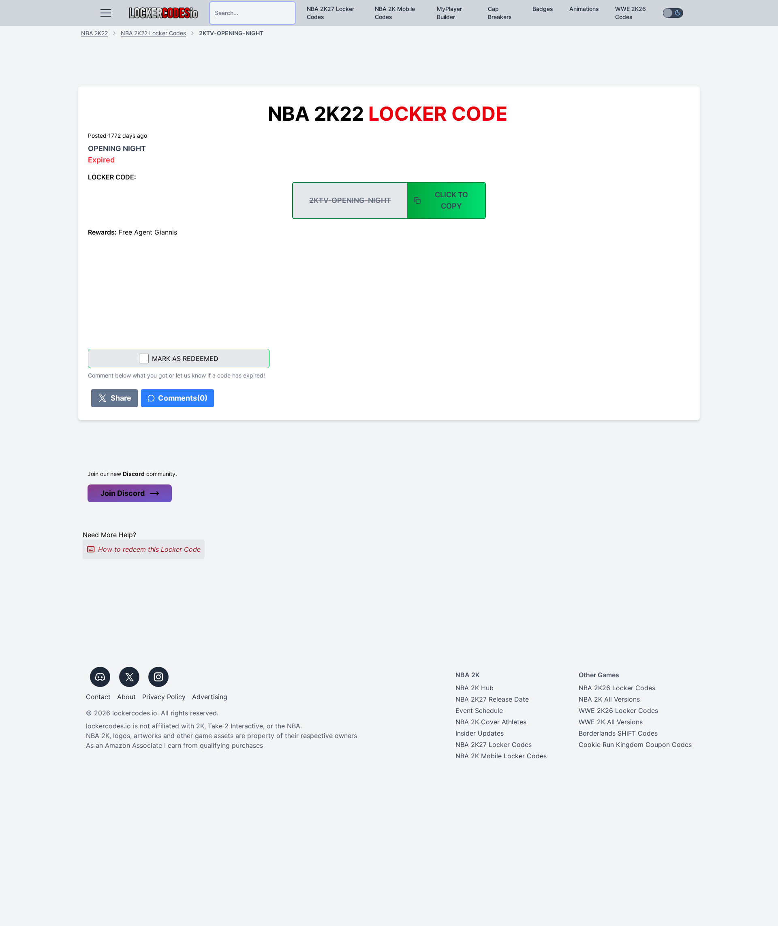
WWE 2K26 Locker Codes (618, 710)
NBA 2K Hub (474, 688)
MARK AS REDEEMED (185, 358)
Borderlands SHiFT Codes (618, 733)
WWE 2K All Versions (611, 722)
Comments (182, 398)
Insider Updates (479, 733)
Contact (98, 697)
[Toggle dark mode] (673, 13)
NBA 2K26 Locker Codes (617, 688)
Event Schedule (479, 710)
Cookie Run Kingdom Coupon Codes (635, 744)
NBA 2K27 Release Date (492, 699)
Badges (542, 8)
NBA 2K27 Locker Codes (330, 12)
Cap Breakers (500, 12)
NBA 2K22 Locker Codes (153, 33)
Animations (584, 8)
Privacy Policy (164, 697)
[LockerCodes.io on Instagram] (158, 677)
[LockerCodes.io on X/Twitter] (129, 677)
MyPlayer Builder (449, 12)
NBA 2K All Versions (609, 699)
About (126, 697)
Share (121, 398)
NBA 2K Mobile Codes (395, 12)
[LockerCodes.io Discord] (100, 677)
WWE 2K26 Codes (630, 12)
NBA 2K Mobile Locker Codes (501, 756)
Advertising (209, 697)
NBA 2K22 (94, 33)
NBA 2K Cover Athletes (490, 722)
